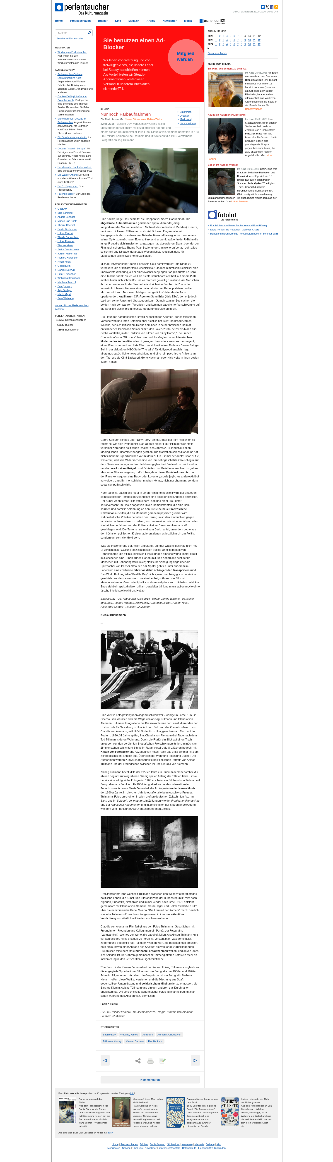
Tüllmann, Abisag (112, 1041)
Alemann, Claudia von (169, 1034)
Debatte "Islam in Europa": (72, 148)
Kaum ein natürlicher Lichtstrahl (227, 114)
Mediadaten (113, 1148)
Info (132, 1093)
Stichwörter (173, 1144)
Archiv (151, 20)
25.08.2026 (261, 72)
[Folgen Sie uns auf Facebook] (271, 7)
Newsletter (170, 20)
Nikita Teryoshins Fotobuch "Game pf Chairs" (235, 229)
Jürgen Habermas (67, 253)
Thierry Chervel (66, 225)
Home (59, 20)
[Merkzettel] (162, 1061)
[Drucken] (150, 1061)
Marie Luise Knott (67, 221)
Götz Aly (62, 208)
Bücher (103, 20)
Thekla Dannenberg (68, 237)
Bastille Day (109, 1034)
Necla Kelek (64, 261)
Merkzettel (185, 119)
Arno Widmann (66, 298)
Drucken (184, 115)
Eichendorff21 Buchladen (212, 1148)
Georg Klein (64, 265)
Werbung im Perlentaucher (72, 52)
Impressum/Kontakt (169, 1148)
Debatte (210, 1144)
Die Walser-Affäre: (68, 174)
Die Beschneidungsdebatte (72, 137)
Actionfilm (147, 1034)
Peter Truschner (67, 274)
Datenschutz (189, 1148)
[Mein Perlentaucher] (263, 7)
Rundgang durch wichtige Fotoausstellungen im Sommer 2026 (244, 233)
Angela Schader (66, 217)
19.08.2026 (253, 169)
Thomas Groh (65, 245)
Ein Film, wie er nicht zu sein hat (227, 68)
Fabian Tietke (154, 119)
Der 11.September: (68, 186)
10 (249, 40)
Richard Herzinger (68, 257)
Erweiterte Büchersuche (70, 38)
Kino (118, 20)
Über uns (138, 1148)
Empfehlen (185, 111)
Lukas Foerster (66, 241)
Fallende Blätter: (66, 193)
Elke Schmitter (65, 212)
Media (188, 20)
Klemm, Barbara (135, 1041)
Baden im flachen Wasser (223, 164)
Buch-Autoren (157, 1144)
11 (254, 40)
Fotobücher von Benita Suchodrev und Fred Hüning (238, 225)
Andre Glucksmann (68, 249)
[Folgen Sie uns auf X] (267, 7)
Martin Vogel (64, 294)
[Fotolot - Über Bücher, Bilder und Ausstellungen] (223, 219)
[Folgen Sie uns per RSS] (275, 7)
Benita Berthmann (67, 229)
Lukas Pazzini (65, 233)
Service (126, 1148)
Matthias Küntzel (67, 282)
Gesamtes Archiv (217, 53)
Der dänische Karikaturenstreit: (75, 167)
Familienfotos (155, 1041)
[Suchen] (89, 32)
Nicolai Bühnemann (135, 119)
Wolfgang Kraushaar (69, 278)
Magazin (133, 20)
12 (259, 40)
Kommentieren (188, 123)
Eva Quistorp (65, 286)
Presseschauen (80, 20)
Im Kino (105, 109)
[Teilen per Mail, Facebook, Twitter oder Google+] (138, 1061)
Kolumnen (187, 1144)
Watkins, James (129, 1034)
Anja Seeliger (65, 290)
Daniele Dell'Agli (66, 269)
